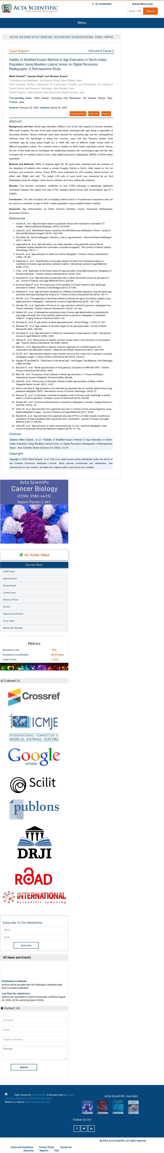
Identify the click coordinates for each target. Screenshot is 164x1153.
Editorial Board (10, 578)
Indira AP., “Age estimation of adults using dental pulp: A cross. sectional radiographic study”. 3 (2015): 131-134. (62, 427)
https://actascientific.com (37, 1101)
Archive (6, 607)
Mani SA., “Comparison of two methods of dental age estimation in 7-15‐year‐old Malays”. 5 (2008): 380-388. (60, 376)
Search (150, 11)
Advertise (28, 1150)
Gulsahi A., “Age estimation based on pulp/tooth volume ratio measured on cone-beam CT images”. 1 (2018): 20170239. (60, 225)
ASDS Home (9, 571)
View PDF (93, 113)
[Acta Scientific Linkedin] (91, 1128)
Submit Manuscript (142, 3)
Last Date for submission (16, 984)
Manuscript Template (12, 628)
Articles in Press (10, 600)
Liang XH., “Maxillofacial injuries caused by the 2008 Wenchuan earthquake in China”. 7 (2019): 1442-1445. (63, 232)
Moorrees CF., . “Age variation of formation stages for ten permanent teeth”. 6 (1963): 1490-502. (61, 327)
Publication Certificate (14, 972)
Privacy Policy (46, 1147)
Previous (4, 512)
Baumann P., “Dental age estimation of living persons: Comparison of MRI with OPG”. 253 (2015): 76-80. (62, 369)
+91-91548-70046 (36, 555)
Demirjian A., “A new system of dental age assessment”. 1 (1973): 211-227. (61, 322)
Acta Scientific (39, 1094)
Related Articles (78, 113)
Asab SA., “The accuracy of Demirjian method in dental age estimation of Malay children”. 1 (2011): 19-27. (60, 383)
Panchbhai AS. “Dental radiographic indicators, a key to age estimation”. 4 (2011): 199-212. (63, 239)
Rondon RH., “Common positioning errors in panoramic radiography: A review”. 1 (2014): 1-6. (64, 404)
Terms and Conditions (21, 1147)
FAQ (56, 1150)
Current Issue (9, 592)
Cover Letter (8, 621)
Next (64, 512)
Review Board (9, 585)
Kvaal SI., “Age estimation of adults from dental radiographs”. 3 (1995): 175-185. (62, 256)
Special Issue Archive (13, 614)
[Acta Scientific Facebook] (77, 1128)
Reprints (106, 113)
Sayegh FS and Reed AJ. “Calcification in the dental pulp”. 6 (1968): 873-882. (64, 362)
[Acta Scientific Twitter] (84, 1128)
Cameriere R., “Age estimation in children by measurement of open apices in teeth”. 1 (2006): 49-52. (63, 335)
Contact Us (66, 1147)
